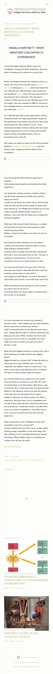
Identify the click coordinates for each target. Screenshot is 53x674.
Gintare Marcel (33, 662)
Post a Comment (16, 588)
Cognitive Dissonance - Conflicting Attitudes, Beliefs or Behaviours (26, 580)
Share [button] (6, 456)
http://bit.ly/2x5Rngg (12, 447)
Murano (20, 109)
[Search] (47, 4)
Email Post (14, 456)
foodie (32, 460)
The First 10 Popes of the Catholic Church (21, 635)
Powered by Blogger (28, 657)
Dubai (19, 94)
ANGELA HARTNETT (17, 460)
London (26, 88)
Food (27, 460)
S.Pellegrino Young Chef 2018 (24, 146)
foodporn (38, 460)
